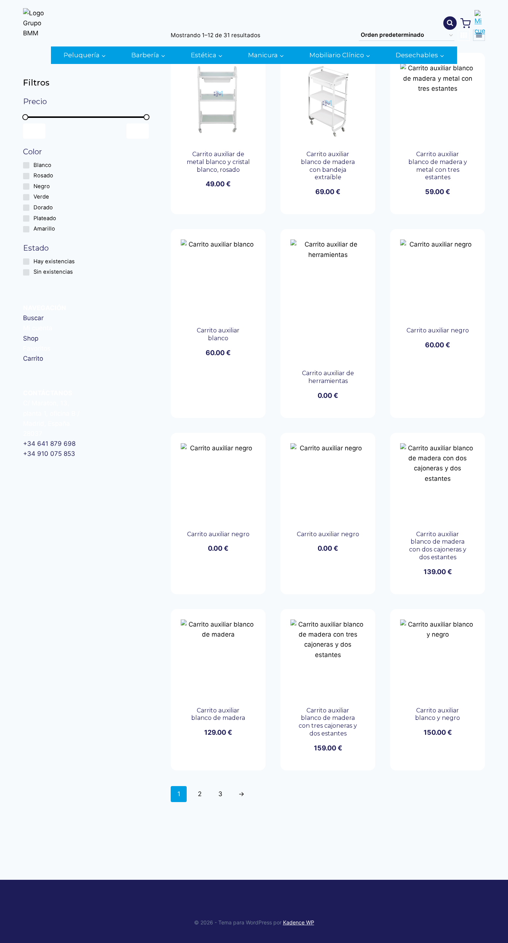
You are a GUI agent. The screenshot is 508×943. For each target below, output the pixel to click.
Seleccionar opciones (205, 202)
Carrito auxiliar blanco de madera (218, 714)
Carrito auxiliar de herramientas (328, 377)
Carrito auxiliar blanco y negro (437, 714)
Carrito (33, 358)
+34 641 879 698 (49, 443)
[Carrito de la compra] (465, 23)
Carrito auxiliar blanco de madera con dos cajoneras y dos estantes (437, 546)
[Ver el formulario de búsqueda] (450, 23)
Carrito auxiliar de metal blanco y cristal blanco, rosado (218, 162)
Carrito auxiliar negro (437, 330)
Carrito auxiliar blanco (218, 334)
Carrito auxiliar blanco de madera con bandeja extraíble (328, 166)
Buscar (33, 318)
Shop (30, 338)
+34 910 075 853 (49, 453)
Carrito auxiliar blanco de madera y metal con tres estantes (437, 166)
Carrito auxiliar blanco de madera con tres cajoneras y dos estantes (328, 722)
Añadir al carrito (214, 376)
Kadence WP (298, 922)
